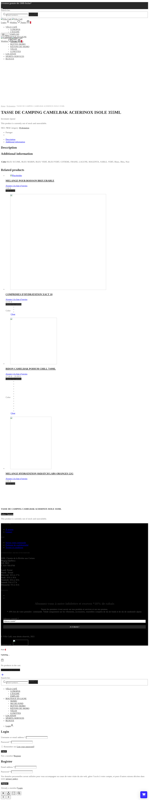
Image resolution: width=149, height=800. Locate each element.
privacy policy (12, 779)
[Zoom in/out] (19, 793)
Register (17, 756)
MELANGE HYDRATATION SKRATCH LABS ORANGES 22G (39, 473)
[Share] (8, 793)
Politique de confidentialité (17, 545)
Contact (9, 532)
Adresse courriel (11, 618)
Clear (13, 314)
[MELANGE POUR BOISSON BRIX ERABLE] (16, 175)
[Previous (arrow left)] (3, 797)
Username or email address (13, 737)
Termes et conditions (14, 547)
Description (10, 139)
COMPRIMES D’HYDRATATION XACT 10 (29, 294)
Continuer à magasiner (10, 670)
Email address (7, 767)
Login (20, 788)
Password (6, 742)
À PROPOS (15, 29)
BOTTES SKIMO (17, 44)
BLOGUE (10, 720)
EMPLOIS (14, 34)
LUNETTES (15, 51)
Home (3, 106)
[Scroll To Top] (2, 675)
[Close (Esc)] (3, 793)
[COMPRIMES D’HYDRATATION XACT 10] (58, 289)
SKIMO (13, 701)
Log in (4, 751)
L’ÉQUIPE (14, 32)
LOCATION (11, 54)
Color (8, 310)
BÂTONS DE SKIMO (19, 46)
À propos (9, 529)
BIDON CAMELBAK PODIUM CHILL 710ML (31, 368)
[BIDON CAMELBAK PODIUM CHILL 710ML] (33, 363)
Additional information (15, 142)
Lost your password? (25, 746)
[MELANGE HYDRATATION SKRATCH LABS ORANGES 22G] (30, 468)
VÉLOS (13, 49)
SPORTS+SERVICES (15, 56)
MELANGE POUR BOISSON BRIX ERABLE (30, 180)
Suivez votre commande (16, 542)
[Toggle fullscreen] (13, 793)
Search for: (5, 10)
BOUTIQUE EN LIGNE (16, 698)
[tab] (77, 139)
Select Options (7, 514)
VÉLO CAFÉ (11, 27)
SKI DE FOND (16, 703)
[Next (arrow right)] (8, 797)
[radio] (15, 307)
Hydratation (11, 106)
